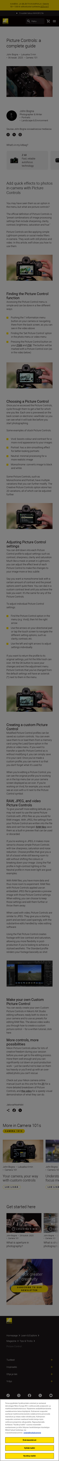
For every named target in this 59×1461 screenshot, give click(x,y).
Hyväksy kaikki (29, 1456)
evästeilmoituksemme (32, 1432)
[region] (29, 1430)
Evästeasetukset (29, 1440)
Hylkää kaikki (29, 1448)
